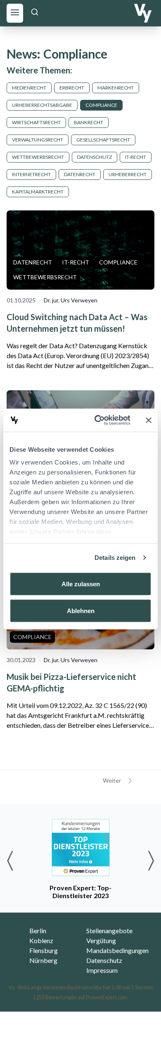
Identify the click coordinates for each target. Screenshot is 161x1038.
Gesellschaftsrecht (103, 140)
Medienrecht (29, 88)
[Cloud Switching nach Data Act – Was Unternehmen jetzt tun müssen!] (80, 250)
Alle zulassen (81, 583)
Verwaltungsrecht (37, 140)
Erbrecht (71, 88)
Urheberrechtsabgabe (42, 105)
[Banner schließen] (149, 420)
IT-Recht (135, 157)
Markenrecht (115, 88)
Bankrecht (88, 122)
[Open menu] (15, 12)
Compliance (101, 105)
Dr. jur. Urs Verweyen (70, 300)
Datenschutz (94, 157)
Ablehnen (81, 610)
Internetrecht (31, 174)
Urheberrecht (128, 174)
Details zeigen (115, 557)
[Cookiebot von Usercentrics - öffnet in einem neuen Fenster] (97, 420)
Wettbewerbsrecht (38, 157)
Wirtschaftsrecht (36, 122)
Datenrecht (79, 174)
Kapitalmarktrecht (38, 192)
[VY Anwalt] (142, 13)
